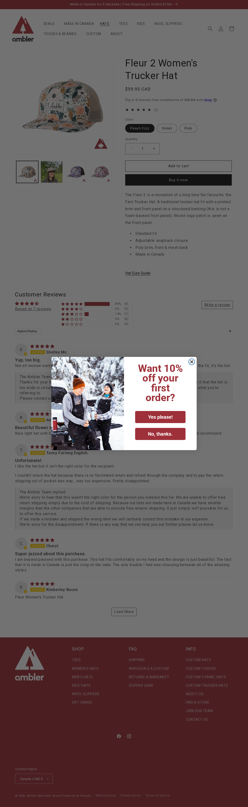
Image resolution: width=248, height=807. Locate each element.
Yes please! (160, 417)
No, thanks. (160, 434)
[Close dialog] (192, 362)
